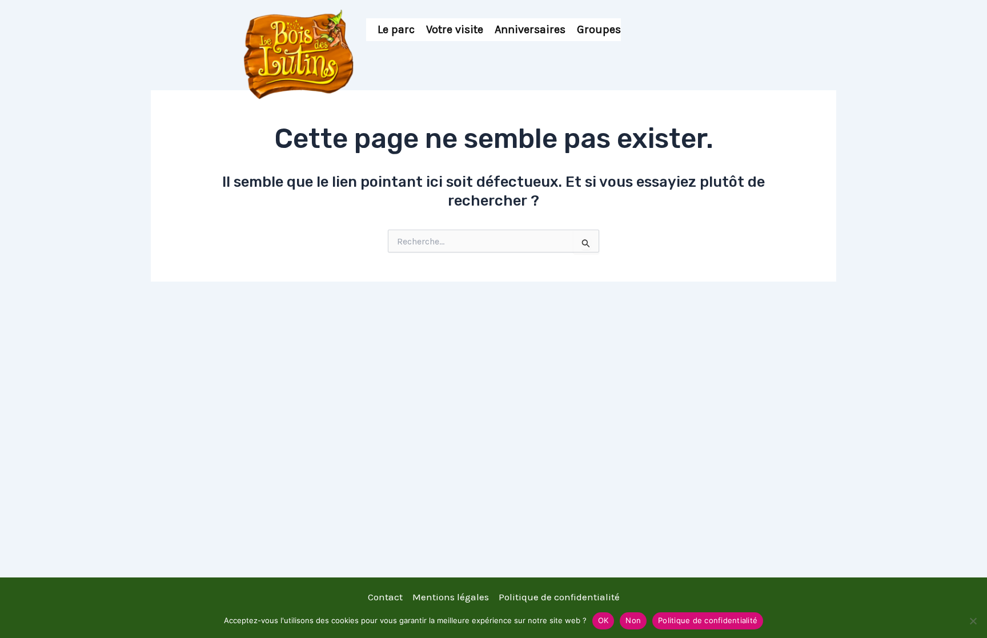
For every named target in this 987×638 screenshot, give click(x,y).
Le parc (396, 29)
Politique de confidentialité (559, 597)
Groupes (599, 29)
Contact (385, 597)
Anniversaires (530, 29)
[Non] (972, 621)
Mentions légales (450, 597)
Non (633, 620)
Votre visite (454, 29)
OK (603, 620)
